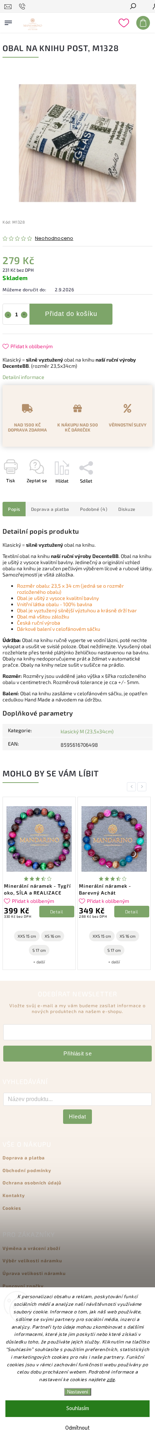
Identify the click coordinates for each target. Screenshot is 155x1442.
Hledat (77, 1116)
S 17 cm (39, 950)
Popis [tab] (14, 509)
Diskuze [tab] (127, 509)
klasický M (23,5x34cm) (87, 731)
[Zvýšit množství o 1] (24, 315)
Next (143, 786)
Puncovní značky (23, 1286)
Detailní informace (23, 377)
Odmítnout (77, 1428)
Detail (56, 911)
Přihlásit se (77, 1053)
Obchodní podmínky (27, 1170)
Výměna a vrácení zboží (31, 1248)
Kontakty (14, 1195)
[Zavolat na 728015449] (23, 6)
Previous (132, 786)
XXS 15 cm (27, 936)
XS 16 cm (53, 936)
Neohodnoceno (54, 238)
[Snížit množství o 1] (8, 315)
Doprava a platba (24, 1157)
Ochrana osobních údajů (32, 1182)
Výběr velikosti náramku (32, 1260)
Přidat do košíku (71, 313)
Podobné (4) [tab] (94, 509)
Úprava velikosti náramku (34, 1273)
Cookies (12, 1208)
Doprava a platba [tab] (50, 509)
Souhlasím (77, 1408)
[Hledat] (132, 6)
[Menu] (8, 21)
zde (111, 1379)
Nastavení (77, 1392)
